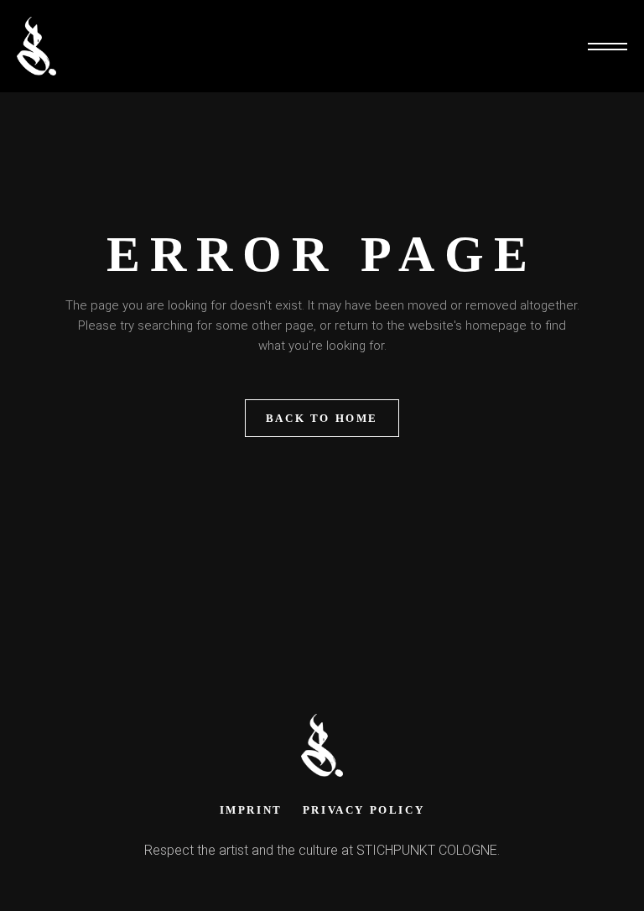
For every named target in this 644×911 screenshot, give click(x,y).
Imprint (251, 810)
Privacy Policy (363, 810)
